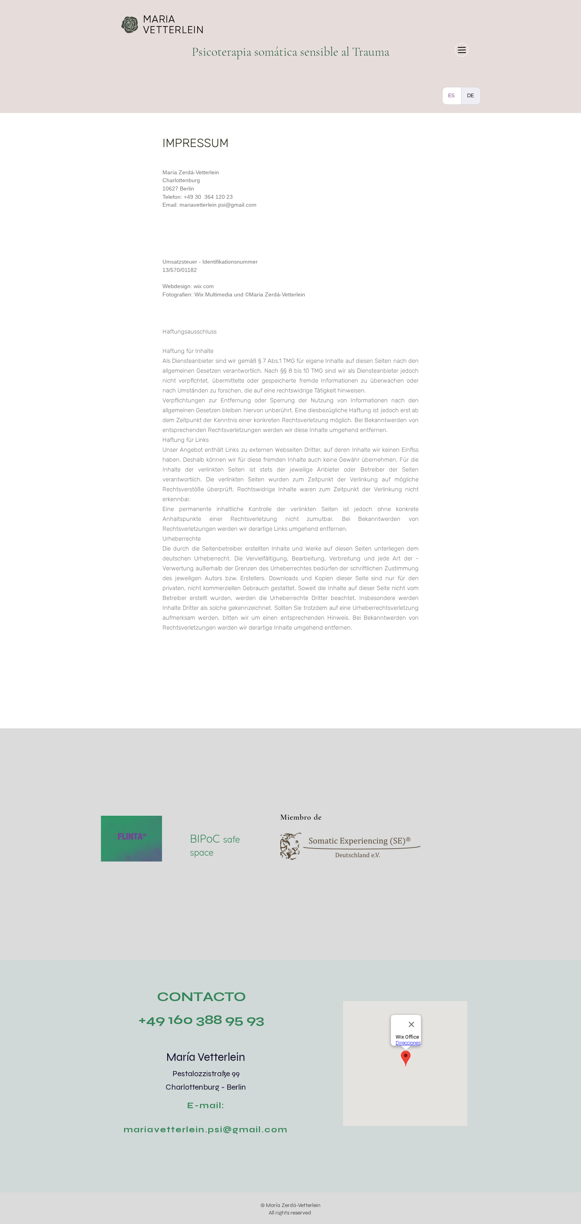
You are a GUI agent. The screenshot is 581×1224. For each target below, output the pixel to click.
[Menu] (461, 50)
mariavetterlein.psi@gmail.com (218, 205)
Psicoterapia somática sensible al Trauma (290, 51)
